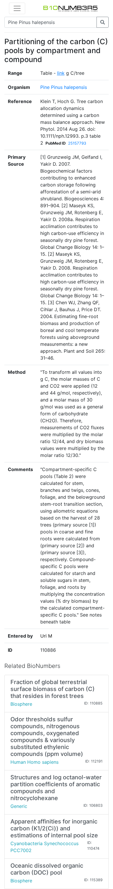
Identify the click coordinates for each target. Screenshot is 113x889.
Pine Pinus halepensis (63, 87)
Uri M (46, 636)
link (61, 73)
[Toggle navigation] (17, 8)
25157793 (77, 143)
